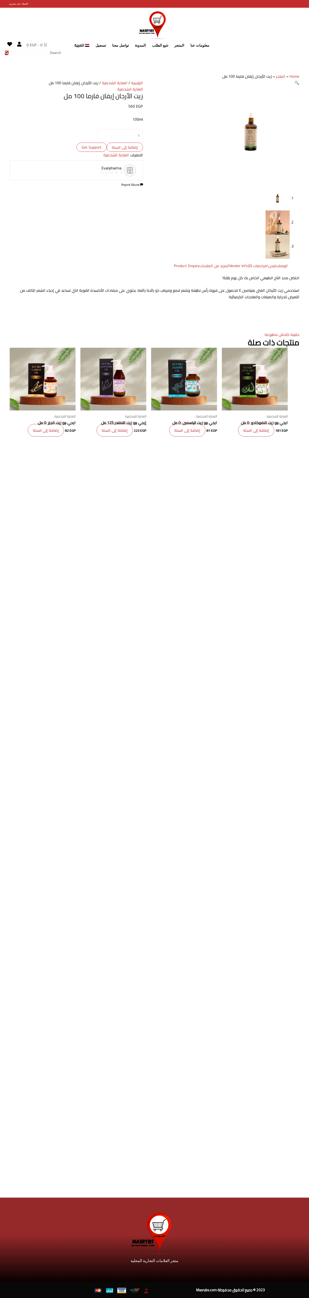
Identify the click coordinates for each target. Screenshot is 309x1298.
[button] (297, 82)
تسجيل (101, 45)
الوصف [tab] (282, 265)
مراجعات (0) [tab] (257, 265)
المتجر (179, 45)
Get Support (92, 147)
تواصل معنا (120, 45)
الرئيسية (137, 82)
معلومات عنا (199, 45)
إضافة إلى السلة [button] (256, 430)
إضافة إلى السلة (125, 147)
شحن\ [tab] (271, 265)
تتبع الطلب (160, 45)
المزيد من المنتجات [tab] (214, 265)
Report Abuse (130, 184)
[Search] (6, 53)
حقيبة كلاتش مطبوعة (282, 334)
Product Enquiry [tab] (187, 265)
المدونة (140, 45)
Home (294, 76)
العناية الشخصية (114, 82)
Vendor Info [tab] (238, 265)
